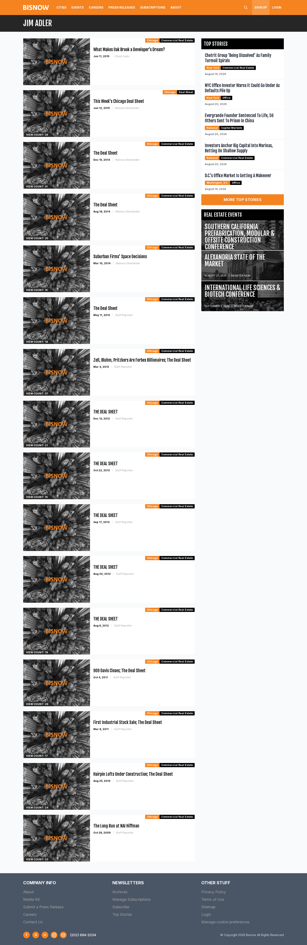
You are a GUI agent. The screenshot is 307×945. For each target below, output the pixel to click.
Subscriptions (152, 7)
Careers (96, 7)
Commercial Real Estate (177, 40)
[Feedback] (63, 935)
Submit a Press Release (43, 907)
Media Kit (31, 899)
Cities (61, 7)
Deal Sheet (186, 92)
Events (77, 7)
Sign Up (261, 7)
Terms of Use (212, 899)
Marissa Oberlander (127, 108)
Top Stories (122, 914)
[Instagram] (54, 935)
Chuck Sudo (122, 56)
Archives (119, 892)
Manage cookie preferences (225, 922)
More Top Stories (243, 199)
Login (276, 7)
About (175, 7)
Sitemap (208, 907)
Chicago (152, 40)
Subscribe (120, 907)
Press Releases (121, 7)
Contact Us (33, 922)
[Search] (246, 7)
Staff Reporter (124, 315)
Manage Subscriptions (131, 899)
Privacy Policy (213, 892)
